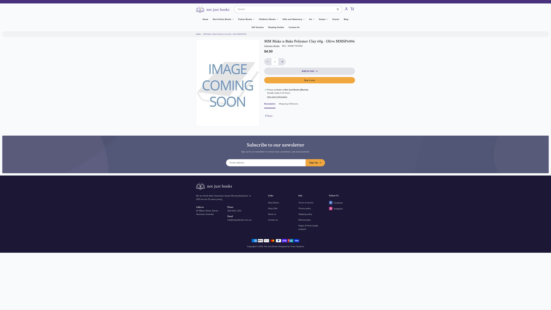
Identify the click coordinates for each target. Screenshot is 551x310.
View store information (277, 97)
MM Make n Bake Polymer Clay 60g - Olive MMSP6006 (224, 34)
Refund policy (304, 220)
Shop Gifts (273, 208)
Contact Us (294, 27)
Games (322, 19)
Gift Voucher (258, 27)
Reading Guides (276, 27)
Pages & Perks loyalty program (308, 227)
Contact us (273, 220)
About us (272, 214)
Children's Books (267, 19)
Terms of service (305, 203)
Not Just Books (271, 246)
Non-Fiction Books (222, 19)
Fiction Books (245, 19)
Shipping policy (305, 214)
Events (335, 19)
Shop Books (273, 203)
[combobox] (284, 9)
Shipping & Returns (288, 104)
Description (270, 104)
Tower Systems (297, 246)
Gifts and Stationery (292, 19)
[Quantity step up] (282, 61)
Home (205, 19)
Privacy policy (304, 208)
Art (310, 19)
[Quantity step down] (267, 61)
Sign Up (313, 162)
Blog (346, 19)
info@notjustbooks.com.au (239, 220)
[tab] (271, 104)
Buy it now (309, 80)
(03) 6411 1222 (234, 211)
